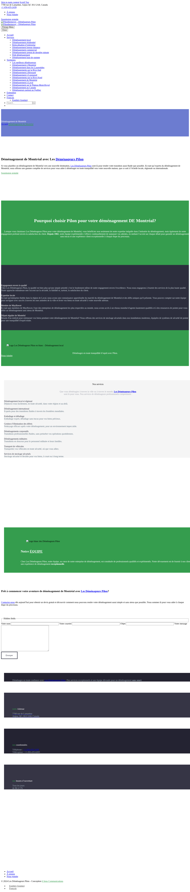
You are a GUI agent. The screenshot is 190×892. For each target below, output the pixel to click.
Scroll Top (24, 2)
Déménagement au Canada (24, 87)
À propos (11, 12)
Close (4, 30)
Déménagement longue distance (26, 47)
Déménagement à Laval (22, 82)
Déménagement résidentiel (23, 42)
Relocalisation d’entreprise (23, 45)
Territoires (11, 60)
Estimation (11, 92)
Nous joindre (12, 14)
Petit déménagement (21, 55)
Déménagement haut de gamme (26, 57)
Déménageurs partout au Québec (26, 90)
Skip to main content (10, 2)
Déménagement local (21, 40)
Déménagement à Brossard (24, 72)
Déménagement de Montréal (24, 80)
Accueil (10, 35)
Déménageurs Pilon (69, 159)
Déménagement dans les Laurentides (28, 67)
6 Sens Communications (52, 881)
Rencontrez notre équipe (31, 571)
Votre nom (6, 623)
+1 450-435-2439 (9, 7)
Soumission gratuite (9, 19)
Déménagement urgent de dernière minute (30, 52)
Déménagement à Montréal (24, 65)
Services (10, 37)
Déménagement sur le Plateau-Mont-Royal (31, 85)
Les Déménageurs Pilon (81, 166)
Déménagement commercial (24, 50)
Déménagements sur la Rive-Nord (27, 77)
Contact (10, 95)
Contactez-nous (8, 602)
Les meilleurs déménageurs (24, 62)
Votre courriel (65, 623)
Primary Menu (7, 27)
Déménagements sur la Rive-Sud (26, 70)
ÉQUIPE (36, 551)
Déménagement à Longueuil (24, 75)
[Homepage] (18, 23)
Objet (123, 623)
